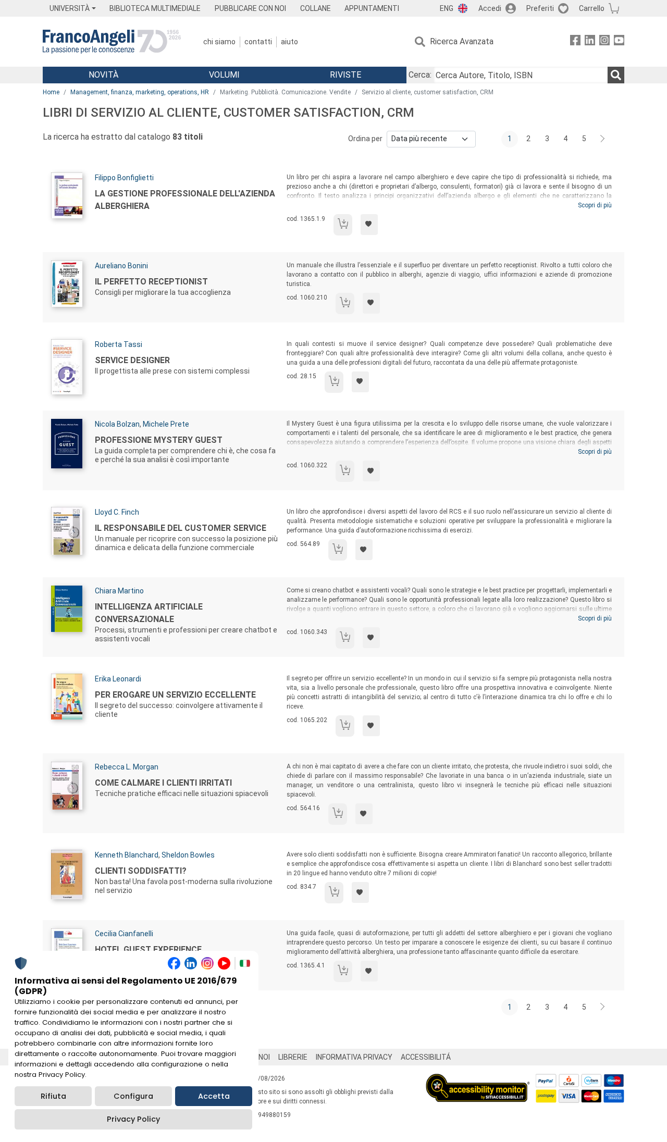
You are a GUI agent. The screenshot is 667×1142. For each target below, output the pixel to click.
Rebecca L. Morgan (126, 767)
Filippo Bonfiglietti (124, 177)
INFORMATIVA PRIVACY (354, 1057)
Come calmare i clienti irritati (163, 783)
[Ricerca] (616, 75)
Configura (133, 1096)
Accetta (214, 1096)
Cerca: (420, 75)
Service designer (132, 360)
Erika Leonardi (118, 679)
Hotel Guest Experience (148, 949)
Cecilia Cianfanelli (124, 933)
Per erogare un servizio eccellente (175, 695)
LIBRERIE (292, 1057)
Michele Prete (166, 424)
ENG (446, 8)
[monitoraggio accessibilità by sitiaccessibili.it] (478, 1080)
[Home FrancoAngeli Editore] (112, 41)
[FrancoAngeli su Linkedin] (590, 42)
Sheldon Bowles (188, 855)
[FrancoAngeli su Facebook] (575, 42)
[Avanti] (603, 139)
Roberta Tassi (118, 344)
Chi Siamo (219, 42)
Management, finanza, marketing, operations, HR (139, 92)
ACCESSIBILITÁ (426, 1057)
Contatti (258, 42)
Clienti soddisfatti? (141, 871)
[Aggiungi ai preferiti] (369, 224)
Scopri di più (595, 205)
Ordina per (365, 138)
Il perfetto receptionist (151, 282)
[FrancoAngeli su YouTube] (619, 42)
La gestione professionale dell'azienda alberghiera (185, 200)
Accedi (489, 8)
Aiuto (289, 42)
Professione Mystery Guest (159, 440)
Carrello (591, 8)
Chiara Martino (119, 591)
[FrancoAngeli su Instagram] (604, 42)
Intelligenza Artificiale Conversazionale (149, 613)
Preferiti (540, 8)
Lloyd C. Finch (117, 512)
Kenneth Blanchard (126, 855)
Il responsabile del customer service (180, 528)
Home (51, 92)
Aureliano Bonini (121, 266)
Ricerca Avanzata (461, 41)
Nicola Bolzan (117, 424)
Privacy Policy (133, 1119)
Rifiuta (53, 1096)
